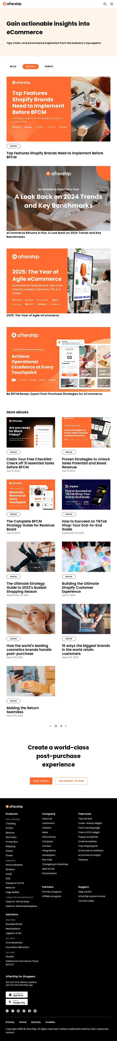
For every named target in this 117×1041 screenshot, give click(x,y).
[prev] (51, 726)
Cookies (50, 1022)
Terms (23, 1022)
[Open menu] (111, 4)
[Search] (105, 4)
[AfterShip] (13, 4)
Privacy (10, 1022)
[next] (66, 726)
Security (36, 1022)
